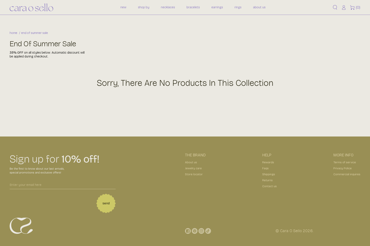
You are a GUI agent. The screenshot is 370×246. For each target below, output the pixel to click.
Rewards (268, 162)
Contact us (269, 186)
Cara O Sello (291, 230)
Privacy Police (342, 168)
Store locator (194, 174)
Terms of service (344, 162)
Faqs (265, 168)
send (106, 203)
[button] (335, 7)
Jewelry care (193, 168)
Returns (267, 180)
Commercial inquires (346, 174)
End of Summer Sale (34, 33)
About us (191, 162)
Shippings (268, 174)
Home (13, 33)
